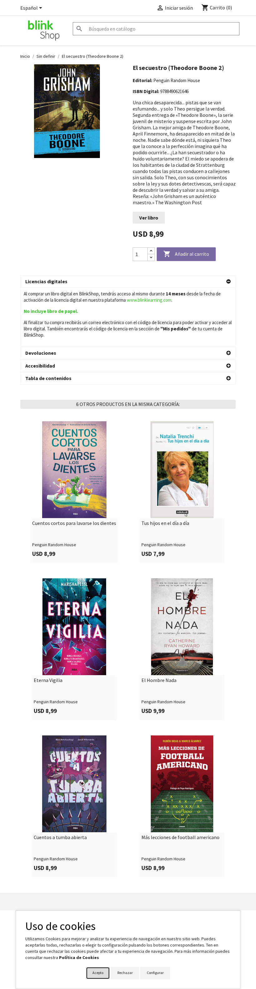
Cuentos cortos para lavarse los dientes (74, 523)
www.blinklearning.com (149, 300)
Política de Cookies (79, 957)
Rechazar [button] (125, 972)
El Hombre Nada (158, 680)
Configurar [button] (155, 972)
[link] (74, 492)
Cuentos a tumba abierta (60, 837)
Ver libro (148, 218)
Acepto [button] (97, 972)
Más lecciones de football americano (180, 837)
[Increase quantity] (151, 251)
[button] (128, 281)
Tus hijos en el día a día (165, 523)
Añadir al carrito (186, 254)
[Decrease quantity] (151, 257)
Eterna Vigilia (48, 680)
